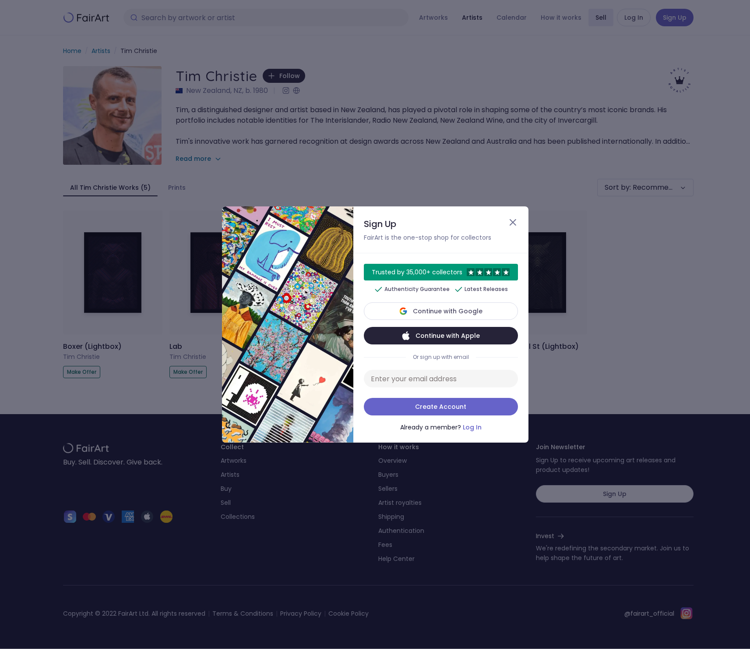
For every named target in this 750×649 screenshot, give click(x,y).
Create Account (440, 406)
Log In (472, 427)
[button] (375, 324)
